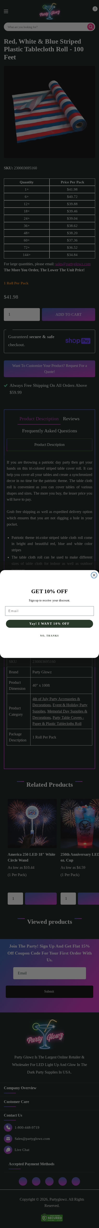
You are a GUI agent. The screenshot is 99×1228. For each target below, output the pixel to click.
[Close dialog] (94, 575)
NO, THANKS (49, 635)
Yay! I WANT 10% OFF (49, 623)
